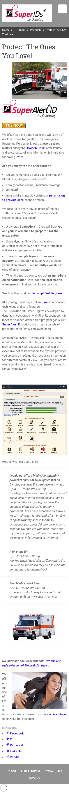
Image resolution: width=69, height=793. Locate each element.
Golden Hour (35, 148)
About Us (34, 777)
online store (57, 714)
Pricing (11, 770)
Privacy (48, 770)
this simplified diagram (46, 293)
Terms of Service (29, 770)
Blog (59, 770)
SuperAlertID (11, 324)
